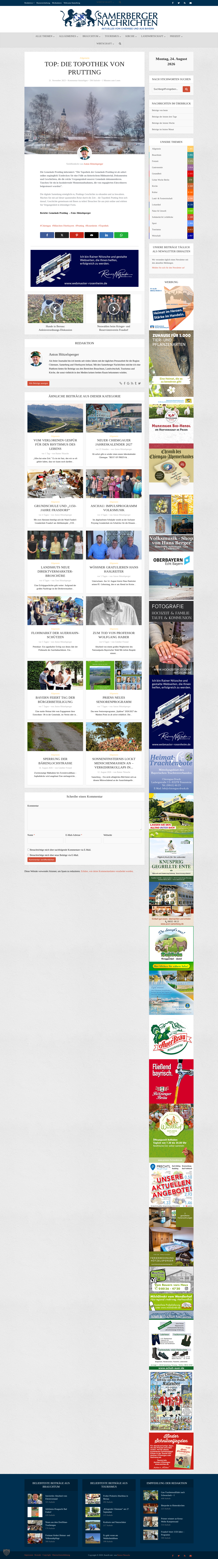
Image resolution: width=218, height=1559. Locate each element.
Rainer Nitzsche (62, 453)
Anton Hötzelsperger (93, 164)
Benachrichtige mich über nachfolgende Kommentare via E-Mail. (60, 850)
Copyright (47, 1555)
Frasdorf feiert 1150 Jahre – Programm (172, 1533)
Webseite (108, 835)
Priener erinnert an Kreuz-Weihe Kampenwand (172, 1520)
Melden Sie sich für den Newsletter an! (168, 268)
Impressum (28, 1555)
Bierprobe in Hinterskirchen (172, 1505)
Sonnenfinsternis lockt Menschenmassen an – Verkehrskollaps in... (113, 763)
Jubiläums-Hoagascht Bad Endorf (56, 1510)
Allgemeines (67, 36)
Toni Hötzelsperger (63, 580)
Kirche (130, 36)
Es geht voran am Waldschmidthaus (110, 1536)
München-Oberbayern (63, 225)
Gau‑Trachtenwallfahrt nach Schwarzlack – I (173, 1493)
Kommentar (33, 805)
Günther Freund (121, 642)
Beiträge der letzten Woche (163, 123)
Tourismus (112, 36)
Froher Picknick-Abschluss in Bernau (115, 1497)
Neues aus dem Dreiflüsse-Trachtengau (56, 1523)
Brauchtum (90, 36)
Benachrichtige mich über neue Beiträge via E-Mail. (54, 855)
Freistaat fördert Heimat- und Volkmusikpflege (57, 1536)
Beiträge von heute (160, 110)
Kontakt (38, 1555)
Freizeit (175, 36)
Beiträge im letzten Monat (163, 129)
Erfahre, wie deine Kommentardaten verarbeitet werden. (107, 871)
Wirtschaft (104, 43)
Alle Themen (43, 36)
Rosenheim (92, 225)
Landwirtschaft (152, 36)
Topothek (104, 225)
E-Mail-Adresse (74, 835)
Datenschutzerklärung (61, 1555)
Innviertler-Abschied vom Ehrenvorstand (56, 1497)
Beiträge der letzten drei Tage (164, 117)
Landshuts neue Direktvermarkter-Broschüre (55, 571)
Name (31, 835)
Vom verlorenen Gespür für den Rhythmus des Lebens (55, 444)
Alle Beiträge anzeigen (38, 383)
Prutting (80, 225)
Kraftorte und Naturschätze (114, 1522)
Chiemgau (46, 225)
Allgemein (84, 58)
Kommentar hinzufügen (78, 80)
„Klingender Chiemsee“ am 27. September (116, 1510)
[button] (6, 1552)
